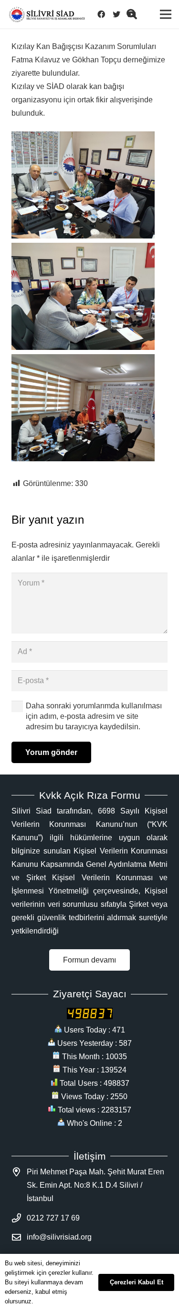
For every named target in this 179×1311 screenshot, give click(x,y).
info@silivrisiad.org (59, 1237)
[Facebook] (104, 14)
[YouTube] (134, 14)
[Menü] (166, 14)
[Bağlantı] (47, 14)
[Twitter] (119, 14)
